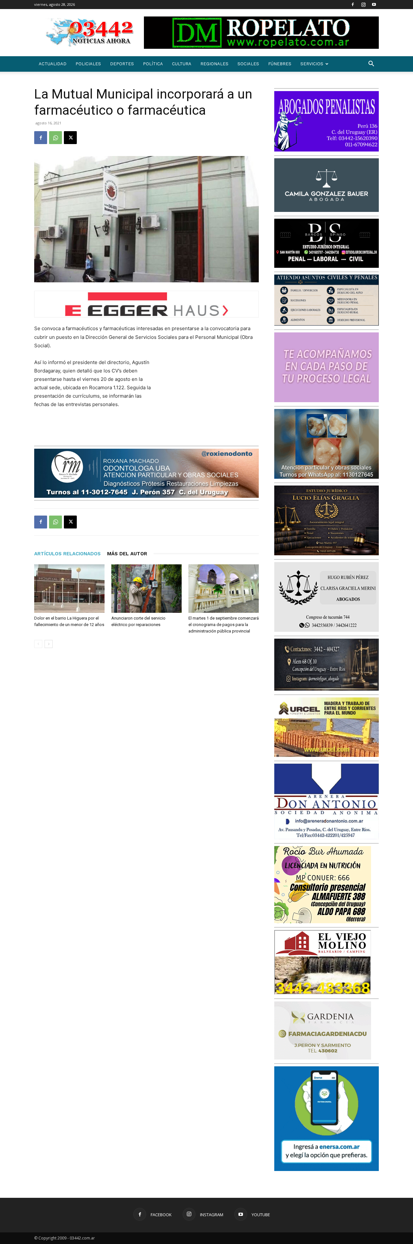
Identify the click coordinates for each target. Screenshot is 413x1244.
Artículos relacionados (67, 554)
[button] (371, 64)
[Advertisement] (210, 400)
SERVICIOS (311, 63)
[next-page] (49, 644)
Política (153, 63)
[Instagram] (363, 4)
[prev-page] (38, 644)
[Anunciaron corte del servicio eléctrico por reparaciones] (146, 588)
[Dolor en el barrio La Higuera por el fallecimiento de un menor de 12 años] (69, 588)
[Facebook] (353, 4)
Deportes (122, 63)
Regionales (214, 63)
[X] (70, 137)
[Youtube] (374, 4)
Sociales (248, 63)
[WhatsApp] (55, 137)
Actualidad (52, 63)
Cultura (181, 63)
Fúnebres (279, 63)
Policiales (88, 63)
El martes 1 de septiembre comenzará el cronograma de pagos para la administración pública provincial (223, 624)
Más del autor (127, 554)
